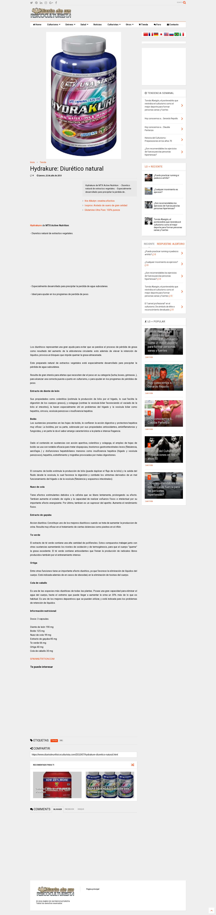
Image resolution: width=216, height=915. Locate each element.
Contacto (174, 24)
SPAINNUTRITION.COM (42, 658)
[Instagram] (46, 2)
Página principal (92, 889)
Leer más (149, 357)
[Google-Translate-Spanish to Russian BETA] (171, 36)
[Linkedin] (41, 2)
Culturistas (113, 24)
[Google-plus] (51, 2)
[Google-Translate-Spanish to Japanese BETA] (161, 36)
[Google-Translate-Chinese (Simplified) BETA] (145, 36)
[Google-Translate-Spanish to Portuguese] (176, 36)
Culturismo (52, 24)
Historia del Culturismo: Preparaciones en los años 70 (163, 454)
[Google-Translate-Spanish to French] (151, 36)
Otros (128, 24)
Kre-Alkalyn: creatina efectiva (99, 200)
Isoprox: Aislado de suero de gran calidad (106, 205)
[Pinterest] (36, 2)
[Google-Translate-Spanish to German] (156, 36)
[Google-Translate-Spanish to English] (166, 36)
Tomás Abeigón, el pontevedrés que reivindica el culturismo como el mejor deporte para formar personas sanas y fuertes (168, 224)
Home (38, 24)
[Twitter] (31, 2)
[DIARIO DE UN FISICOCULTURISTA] (50, 17)
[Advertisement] (132, 13)
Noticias (97, 24)
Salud (83, 24)
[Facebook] (56, 2)
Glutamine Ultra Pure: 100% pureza (102, 210)
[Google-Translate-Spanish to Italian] (181, 36)
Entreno (69, 24)
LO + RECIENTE (154, 166)
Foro (158, 24)
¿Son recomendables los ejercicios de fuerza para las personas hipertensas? (167, 206)
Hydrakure (36, 225)
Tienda (144, 24)
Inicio (32, 162)
